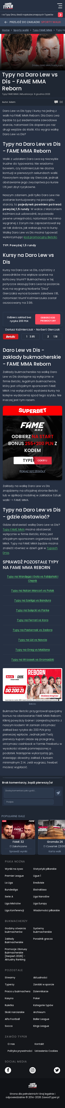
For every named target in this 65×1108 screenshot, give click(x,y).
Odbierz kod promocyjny (48, 319)
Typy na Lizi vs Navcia (32, 640)
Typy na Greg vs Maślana (32, 650)
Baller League (41, 1019)
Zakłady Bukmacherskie (14, 940)
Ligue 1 (37, 876)
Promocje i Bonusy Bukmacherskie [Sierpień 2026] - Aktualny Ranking (16, 954)
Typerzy (9, 984)
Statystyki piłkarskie (45, 869)
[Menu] (59, 5)
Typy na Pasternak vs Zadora (32, 630)
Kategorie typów (43, 1005)
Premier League (14, 876)
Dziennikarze (40, 991)
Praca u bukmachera (17, 991)
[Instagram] (32, 1070)
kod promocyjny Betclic (40, 237)
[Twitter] (57, 1070)
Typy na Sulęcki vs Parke (32, 610)
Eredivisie (38, 882)
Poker (36, 998)
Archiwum (39, 1012)
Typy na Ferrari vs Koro (32, 620)
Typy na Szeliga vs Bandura (32, 600)
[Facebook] (8, 1070)
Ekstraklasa (39, 889)
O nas (11, 1044)
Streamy (10, 977)
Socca (8, 1026)
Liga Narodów (41, 896)
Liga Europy (40, 903)
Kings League (41, 1026)
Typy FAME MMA (14, 529)
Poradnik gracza (43, 938)
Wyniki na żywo (14, 869)
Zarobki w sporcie (43, 984)
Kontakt (39, 1044)
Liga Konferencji (14, 910)
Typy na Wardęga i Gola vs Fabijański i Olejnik (32, 579)
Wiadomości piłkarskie (46, 910)
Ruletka (9, 1005)
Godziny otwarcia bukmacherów (15, 930)
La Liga (9, 882)
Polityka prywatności (20, 1051)
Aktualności (40, 977)
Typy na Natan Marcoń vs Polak (32, 591)
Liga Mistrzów (13, 903)
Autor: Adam (8, 102)
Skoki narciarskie (14, 1012)
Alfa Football (12, 1019)
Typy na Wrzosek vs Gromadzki (32, 660)
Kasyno (9, 998)
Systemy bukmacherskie (42, 930)
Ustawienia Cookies (46, 1051)
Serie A (9, 896)
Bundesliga (11, 889)
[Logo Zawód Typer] (8, 5)
